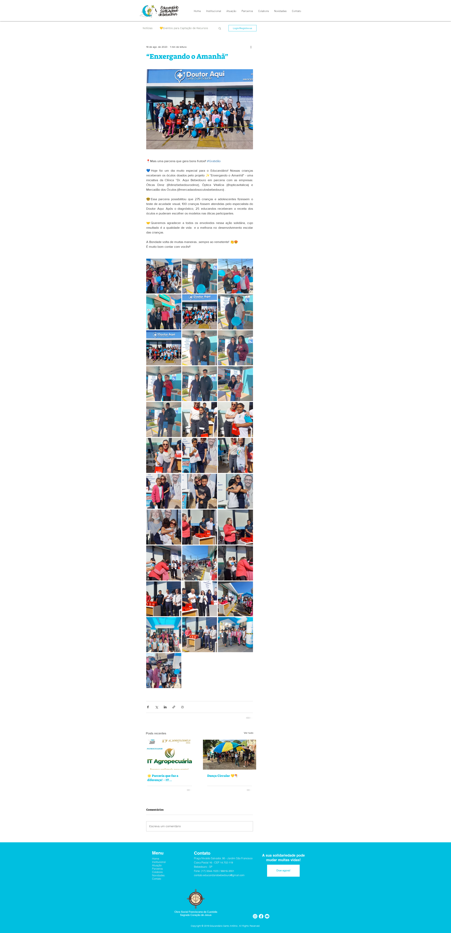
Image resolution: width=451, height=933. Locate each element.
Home (155, 861)
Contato (156, 881)
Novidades (158, 878)
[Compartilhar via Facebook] (148, 707)
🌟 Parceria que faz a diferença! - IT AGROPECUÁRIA (162, 778)
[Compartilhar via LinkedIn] (165, 707)
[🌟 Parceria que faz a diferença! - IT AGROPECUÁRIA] (169, 755)
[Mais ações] (251, 47)
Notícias (148, 28)
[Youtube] (267, 919)
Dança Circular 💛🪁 (222, 776)
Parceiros (157, 871)
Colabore (157, 874)
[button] (219, 28)
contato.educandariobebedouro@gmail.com (219, 878)
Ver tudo (248, 732)
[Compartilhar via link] (173, 707)
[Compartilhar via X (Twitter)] (156, 707)
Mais (162, 28)
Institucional (159, 864)
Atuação (157, 868)
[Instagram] (255, 919)
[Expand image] (163, 276)
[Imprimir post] (182, 707)
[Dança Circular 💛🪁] (229, 755)
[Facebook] (261, 919)
